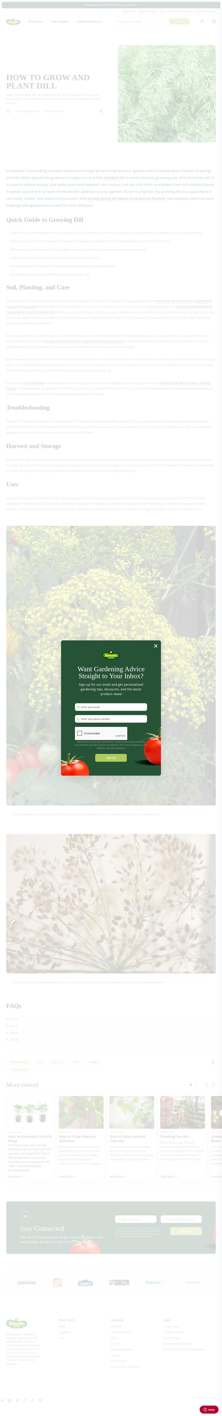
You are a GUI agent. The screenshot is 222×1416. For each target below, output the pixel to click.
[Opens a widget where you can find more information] (209, 1410)
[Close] (155, 646)
